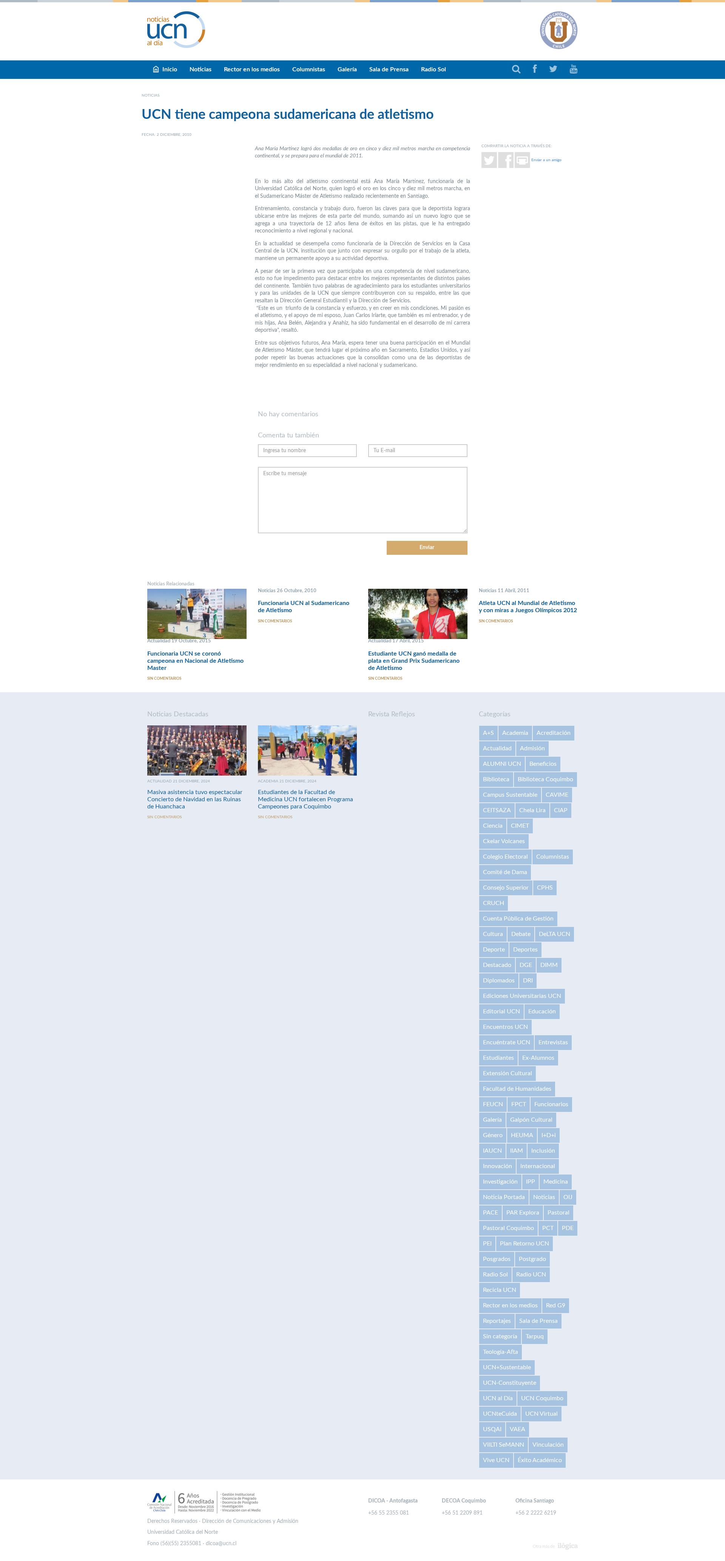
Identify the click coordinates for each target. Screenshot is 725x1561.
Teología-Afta (500, 1352)
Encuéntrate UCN (506, 1042)
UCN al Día (498, 1398)
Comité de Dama (505, 872)
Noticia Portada (504, 1197)
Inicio (169, 69)
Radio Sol (433, 69)
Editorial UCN (501, 1011)
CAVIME (557, 795)
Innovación (497, 1166)
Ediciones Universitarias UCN (522, 996)
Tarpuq (535, 1336)
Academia (515, 733)
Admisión (532, 748)
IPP (530, 1182)
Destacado (497, 965)
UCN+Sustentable (507, 1367)
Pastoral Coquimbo (508, 1228)
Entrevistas (553, 1042)
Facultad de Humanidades (517, 1089)
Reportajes (497, 1321)
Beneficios (543, 764)
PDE (568, 1228)
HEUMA (522, 1135)
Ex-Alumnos (538, 1058)
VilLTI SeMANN (503, 1445)
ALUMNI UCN (502, 764)
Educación (542, 1011)
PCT (548, 1228)
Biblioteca (496, 779)
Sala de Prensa (389, 69)
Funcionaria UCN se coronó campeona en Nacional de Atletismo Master (195, 661)
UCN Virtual (541, 1414)
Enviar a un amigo (546, 160)
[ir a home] (176, 29)
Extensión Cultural (507, 1073)
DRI (528, 981)
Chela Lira (532, 810)
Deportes (525, 950)
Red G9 (555, 1305)
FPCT (518, 1104)
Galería (347, 69)
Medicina (555, 1182)
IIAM (516, 1151)
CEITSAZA (497, 810)
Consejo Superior (506, 888)
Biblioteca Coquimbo (545, 779)
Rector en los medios (252, 69)
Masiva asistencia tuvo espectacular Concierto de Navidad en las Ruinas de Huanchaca (194, 799)
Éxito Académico (540, 1460)
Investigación (500, 1182)
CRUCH (493, 903)
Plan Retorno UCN (524, 1244)
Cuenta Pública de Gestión (518, 919)
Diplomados (499, 981)
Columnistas (308, 69)
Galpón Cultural (531, 1120)
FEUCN (493, 1104)
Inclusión (543, 1151)
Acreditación (554, 733)
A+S (488, 733)
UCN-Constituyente (509, 1383)
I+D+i (548, 1135)
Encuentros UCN (505, 1027)
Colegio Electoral (505, 857)
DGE (526, 965)
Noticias (200, 69)
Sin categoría (500, 1336)
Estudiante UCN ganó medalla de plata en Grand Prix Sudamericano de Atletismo (414, 661)
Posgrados (497, 1259)
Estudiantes (498, 1058)
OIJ (567, 1197)
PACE (490, 1213)
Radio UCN (531, 1275)
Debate (521, 934)
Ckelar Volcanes (504, 841)
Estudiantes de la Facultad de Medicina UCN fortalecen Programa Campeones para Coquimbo (305, 799)
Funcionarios (551, 1104)
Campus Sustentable (510, 795)
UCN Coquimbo (542, 1398)
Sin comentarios (164, 678)
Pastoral (558, 1213)
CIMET (520, 826)
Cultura (493, 934)
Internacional (537, 1166)
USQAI (492, 1429)
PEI (487, 1244)
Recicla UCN (499, 1290)
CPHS (545, 888)
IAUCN (492, 1151)
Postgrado (532, 1259)
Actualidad (497, 748)
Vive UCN (496, 1460)
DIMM (549, 965)
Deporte (494, 950)
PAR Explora (522, 1213)
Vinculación (548, 1445)
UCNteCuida (500, 1414)
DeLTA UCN (554, 934)
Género (493, 1135)
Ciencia (493, 826)
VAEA (517, 1429)
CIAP (561, 810)
